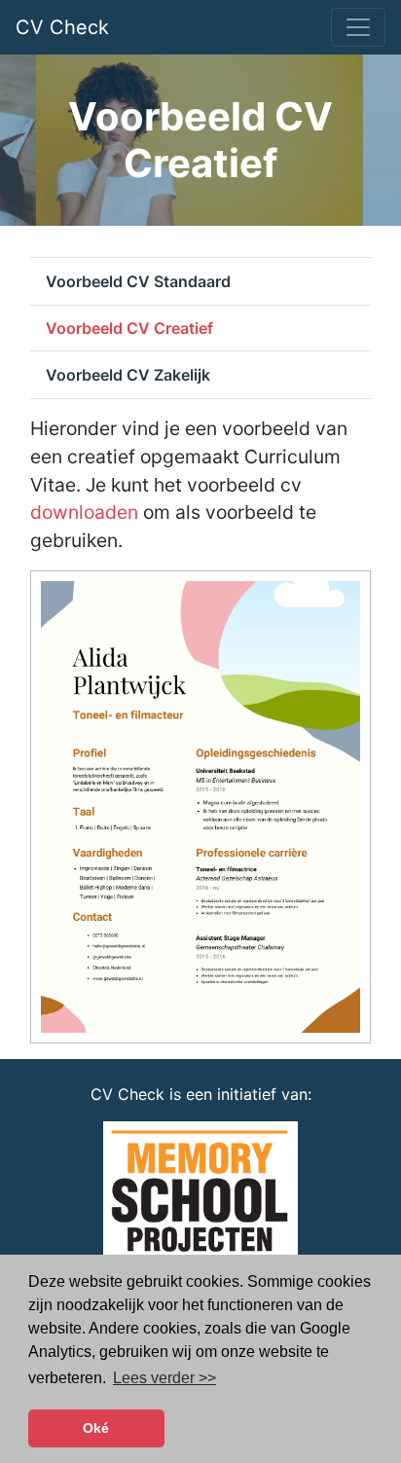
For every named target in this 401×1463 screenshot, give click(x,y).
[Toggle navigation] (358, 27)
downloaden (84, 512)
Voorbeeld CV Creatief (129, 328)
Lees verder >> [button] (164, 1378)
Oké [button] (96, 1428)
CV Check (62, 27)
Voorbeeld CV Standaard (138, 281)
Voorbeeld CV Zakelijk (128, 374)
